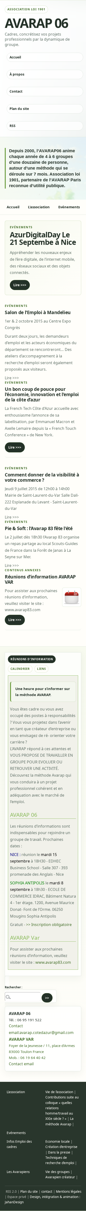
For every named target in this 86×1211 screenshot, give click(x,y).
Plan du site (19, 108)
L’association (16, 1092)
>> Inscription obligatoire (49, 924)
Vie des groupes (57, 1172)
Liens (41, 669)
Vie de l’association (59, 1092)
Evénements (16, 1133)
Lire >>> (19, 285)
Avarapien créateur (60, 1177)
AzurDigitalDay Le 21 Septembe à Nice (43, 238)
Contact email (21, 1063)
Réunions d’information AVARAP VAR (40, 579)
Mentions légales (68, 1191)
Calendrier (20, 669)
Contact (16, 91)
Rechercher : (13, 987)
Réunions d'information (32, 659)
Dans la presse (59, 1152)
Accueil (15, 57)
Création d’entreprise (61, 1147)
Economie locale (57, 1141)
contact (46, 1191)
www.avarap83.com (53, 962)
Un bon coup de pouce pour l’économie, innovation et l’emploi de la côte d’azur (42, 394)
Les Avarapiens (18, 1172)
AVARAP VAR (21, 1039)
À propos (17, 74)
